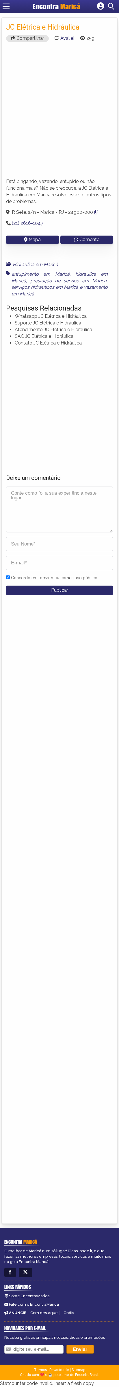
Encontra (56, 6)
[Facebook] (10, 1272)
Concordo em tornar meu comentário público (54, 577)
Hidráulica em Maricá (35, 264)
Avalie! (67, 38)
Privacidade (59, 1370)
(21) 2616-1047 (27, 223)
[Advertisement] (59, 113)
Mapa (35, 239)
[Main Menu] (6, 6)
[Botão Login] (100, 6)
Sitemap (78, 1370)
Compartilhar (29, 38)
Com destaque (44, 1313)
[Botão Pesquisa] (112, 6)
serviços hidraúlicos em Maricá (45, 287)
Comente (89, 239)
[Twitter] (25, 1272)
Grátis (69, 1313)
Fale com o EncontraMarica (34, 1304)
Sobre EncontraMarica (29, 1296)
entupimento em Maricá (41, 274)
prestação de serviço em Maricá (68, 280)
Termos (40, 1370)
